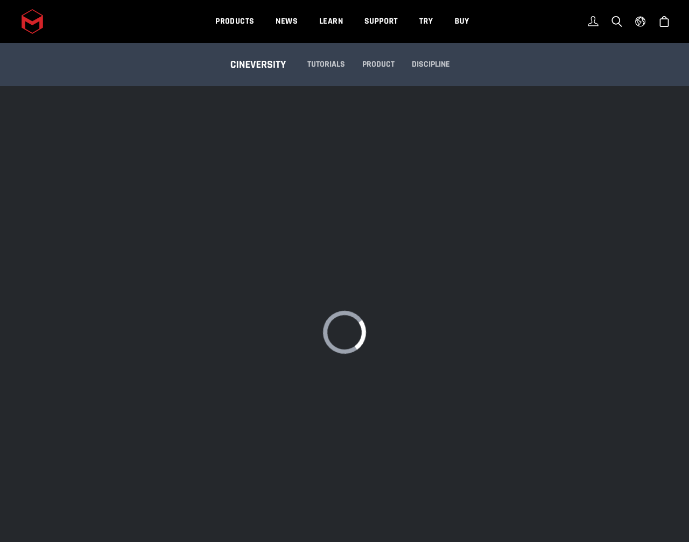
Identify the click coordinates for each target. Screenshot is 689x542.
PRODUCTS (234, 21)
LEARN (331, 21)
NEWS (287, 21)
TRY (426, 21)
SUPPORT (381, 21)
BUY (461, 21)
